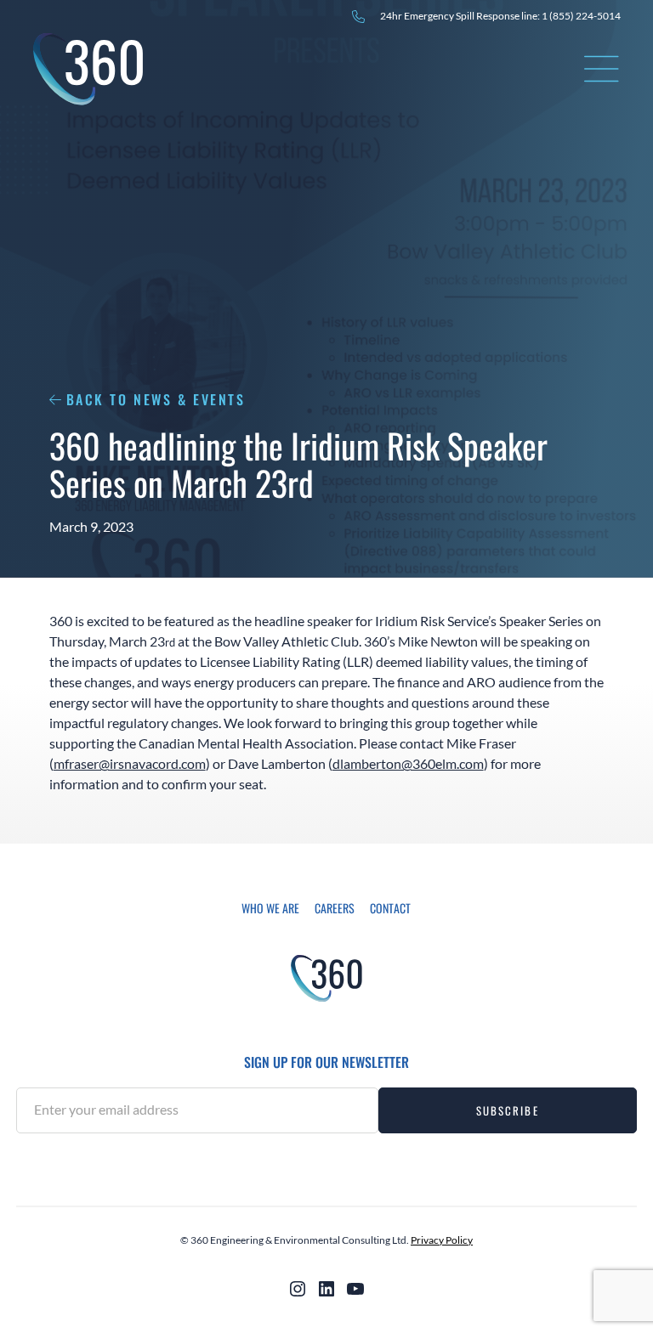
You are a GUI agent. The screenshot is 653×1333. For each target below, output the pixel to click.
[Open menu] (602, 68)
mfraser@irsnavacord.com (130, 763)
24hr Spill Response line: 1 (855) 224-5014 (500, 15)
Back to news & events (156, 399)
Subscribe (507, 1110)
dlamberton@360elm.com (408, 763)
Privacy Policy (442, 1240)
